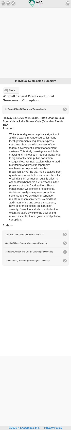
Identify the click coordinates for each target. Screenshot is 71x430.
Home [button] (13, 3)
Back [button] (3, 3)
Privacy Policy (53, 428)
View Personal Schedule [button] (67, 3)
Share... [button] (13, 90)
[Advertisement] (35, 43)
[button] (8, 3)
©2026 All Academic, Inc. (24, 428)
